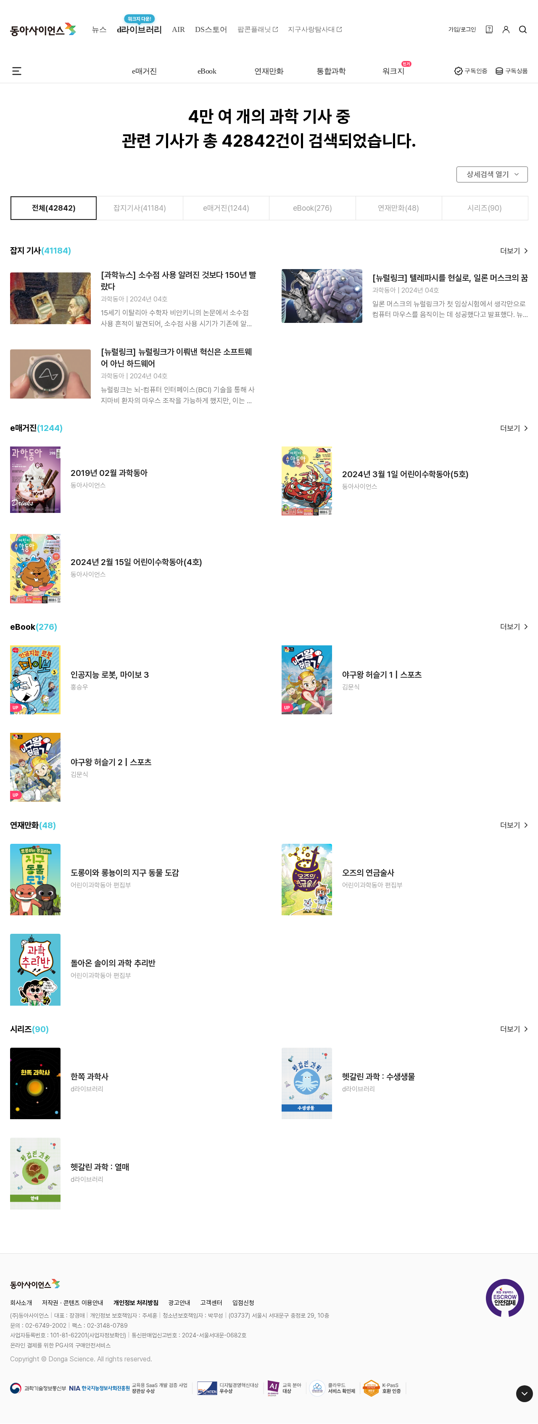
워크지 (393, 71)
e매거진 (144, 71)
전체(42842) (54, 207)
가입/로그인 (462, 29)
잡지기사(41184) (139, 207)
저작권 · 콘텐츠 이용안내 (72, 1303)
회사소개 (21, 1303)
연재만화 (269, 71)
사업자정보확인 (106, 1335)
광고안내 (179, 1303)
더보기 (510, 250)
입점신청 (243, 1303)
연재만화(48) (398, 207)
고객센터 (211, 1303)
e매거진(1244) (226, 207)
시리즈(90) (484, 207)
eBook (207, 71)
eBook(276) (312, 207)
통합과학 (331, 71)
